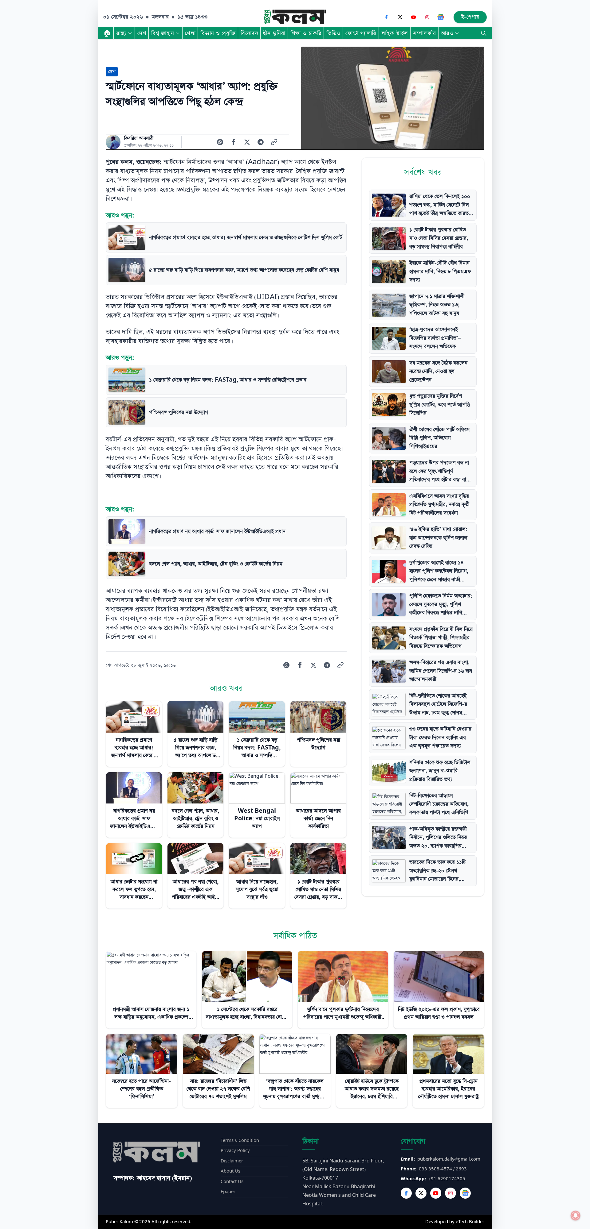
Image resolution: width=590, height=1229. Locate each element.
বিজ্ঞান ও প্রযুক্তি (218, 33)
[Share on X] (247, 142)
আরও (447, 33)
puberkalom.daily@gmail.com (448, 1159)
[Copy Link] (274, 142)
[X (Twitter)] (400, 17)
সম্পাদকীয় (424, 33)
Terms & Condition (240, 1140)
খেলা (190, 33)
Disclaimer (232, 1161)
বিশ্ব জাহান (162, 33)
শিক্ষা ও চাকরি (305, 33)
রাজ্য (121, 33)
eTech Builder (470, 1221)
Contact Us (232, 1181)
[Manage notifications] (575, 1215)
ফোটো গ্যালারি (360, 33)
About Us (230, 1171)
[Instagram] (427, 17)
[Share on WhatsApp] (220, 142)
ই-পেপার (470, 17)
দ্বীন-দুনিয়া (274, 33)
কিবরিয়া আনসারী (139, 138)
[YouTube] (413, 17)
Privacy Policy (235, 1150)
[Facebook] (386, 17)
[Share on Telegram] (260, 142)
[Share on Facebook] (233, 142)
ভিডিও (333, 33)
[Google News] (440, 17)
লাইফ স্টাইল (394, 33)
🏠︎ (107, 33)
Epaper (228, 1191)
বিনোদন (249, 33)
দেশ (141, 33)
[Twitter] (421, 1193)
